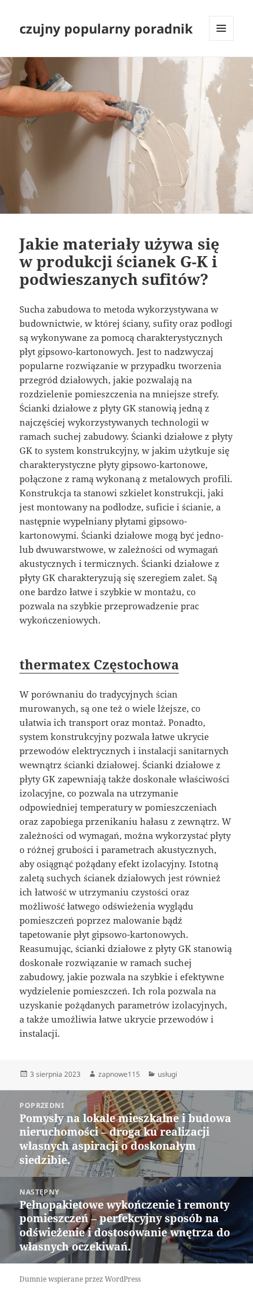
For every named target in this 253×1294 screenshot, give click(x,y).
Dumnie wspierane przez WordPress (80, 1279)
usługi (167, 1074)
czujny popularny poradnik (106, 28)
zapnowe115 (119, 1074)
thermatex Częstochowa (99, 664)
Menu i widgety (221, 40)
